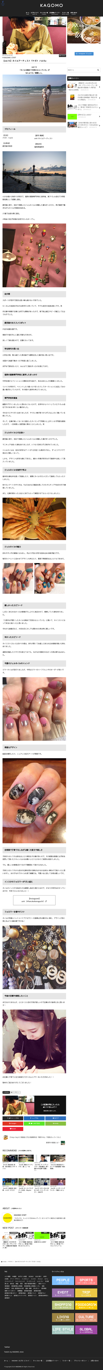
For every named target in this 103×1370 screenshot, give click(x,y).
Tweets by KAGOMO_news (14, 1352)
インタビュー (16, 1092)
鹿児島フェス (8, 1295)
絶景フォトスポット (10, 1291)
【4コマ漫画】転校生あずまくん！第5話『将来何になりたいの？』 (88, 107)
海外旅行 (7, 1288)
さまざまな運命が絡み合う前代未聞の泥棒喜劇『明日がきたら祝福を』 (87, 98)
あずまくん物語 (22, 1276)
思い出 (6, 1283)
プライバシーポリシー (80, 1361)
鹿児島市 (7, 1298)
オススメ (40, 1279)
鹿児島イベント (32, 1293)
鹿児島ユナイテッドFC (20, 1295)
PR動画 (14, 1276)
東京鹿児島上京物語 (16, 1286)
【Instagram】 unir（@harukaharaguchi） (33, 900)
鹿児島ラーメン (32, 1295)
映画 (17, 1283)
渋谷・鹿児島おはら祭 (17, 1288)
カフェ (46, 1279)
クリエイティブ (9, 1281)
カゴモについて (35, 13)
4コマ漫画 (7, 1276)
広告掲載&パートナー (54, 13)
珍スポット (36, 1288)
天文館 (47, 1281)
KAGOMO (18, 1366)
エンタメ (33, 1279)
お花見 (6, 1279)
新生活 (12, 1283)
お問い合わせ (73, 13)
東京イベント (42, 1283)
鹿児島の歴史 (37, 1291)
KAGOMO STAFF (20, 1215)
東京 (21, 1283)
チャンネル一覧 (44, 13)
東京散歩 (7, 1286)
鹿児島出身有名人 (43, 1295)
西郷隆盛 (20, 1291)
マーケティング (31, 1281)
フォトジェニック (20, 1281)
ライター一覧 (65, 13)
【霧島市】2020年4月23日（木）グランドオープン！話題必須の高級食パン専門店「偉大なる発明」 (82, 87)
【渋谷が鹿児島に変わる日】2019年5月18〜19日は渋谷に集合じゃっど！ (88, 125)
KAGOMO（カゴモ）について (20, 1361)
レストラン (40, 1281)
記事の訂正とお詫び (84, 116)
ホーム (27, 13)
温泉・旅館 (28, 1288)
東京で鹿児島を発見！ (31, 1283)
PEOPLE (7, 1092)
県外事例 (43, 1288)
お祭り (45, 1276)
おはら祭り (38, 1276)
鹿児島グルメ (42, 1293)
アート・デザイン (15, 1279)
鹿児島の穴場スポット (11, 1293)
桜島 (43, 1286)
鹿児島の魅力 (22, 1293)
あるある (31, 1276)
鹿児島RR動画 (28, 1291)
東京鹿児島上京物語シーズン (32, 1286)
